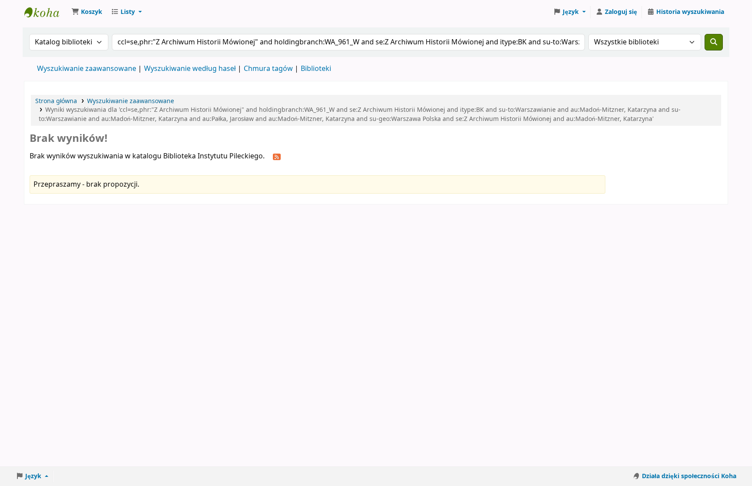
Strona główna (56, 101)
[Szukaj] (714, 42)
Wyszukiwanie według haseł (190, 69)
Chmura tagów (268, 69)
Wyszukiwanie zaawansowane (86, 69)
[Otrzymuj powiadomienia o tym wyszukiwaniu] (276, 156)
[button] (87, 12)
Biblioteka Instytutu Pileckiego (46, 12)
